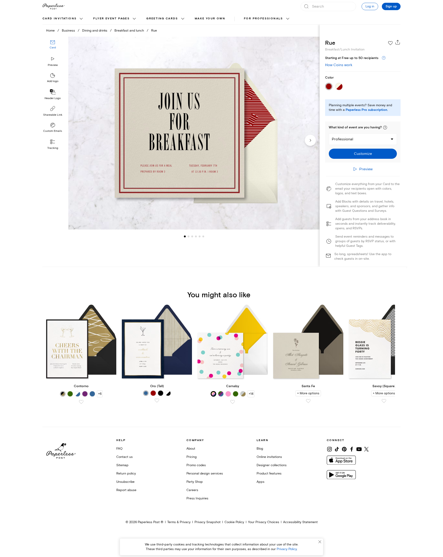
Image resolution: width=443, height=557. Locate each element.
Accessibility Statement (300, 522)
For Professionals (263, 18)
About (190, 449)
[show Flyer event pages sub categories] (134, 19)
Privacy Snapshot (208, 522)
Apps (260, 482)
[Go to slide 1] (185, 236)
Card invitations (59, 18)
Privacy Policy (287, 549)
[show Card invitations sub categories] (81, 19)
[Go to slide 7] (203, 236)
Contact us (124, 457)
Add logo (52, 81)
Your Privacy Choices (263, 522)
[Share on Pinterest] (344, 449)
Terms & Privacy (179, 522)
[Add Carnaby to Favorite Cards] (232, 402)
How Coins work (338, 65)
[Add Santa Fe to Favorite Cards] (308, 401)
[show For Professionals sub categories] (287, 19)
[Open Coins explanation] (384, 58)
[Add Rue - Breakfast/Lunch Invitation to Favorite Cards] (390, 43)
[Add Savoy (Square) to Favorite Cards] (384, 401)
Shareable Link (52, 115)
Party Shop (194, 482)
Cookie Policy (234, 522)
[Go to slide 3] (188, 236)
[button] (385, 127)
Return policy (126, 473)
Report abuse (126, 490)
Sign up (391, 6)
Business (68, 30)
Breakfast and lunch (129, 30)
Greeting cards (162, 18)
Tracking (52, 148)
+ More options (308, 393)
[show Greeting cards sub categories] (183, 19)
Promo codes (196, 465)
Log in (369, 6)
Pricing (191, 457)
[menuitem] (63, 18)
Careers (192, 490)
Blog (260, 449)
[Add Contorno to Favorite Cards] (81, 402)
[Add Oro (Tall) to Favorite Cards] (157, 400)
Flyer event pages (111, 18)
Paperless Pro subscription (366, 110)
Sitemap (122, 465)
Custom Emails (52, 131)
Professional (342, 139)
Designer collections (272, 465)
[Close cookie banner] (320, 542)
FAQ (119, 449)
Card (53, 48)
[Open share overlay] (398, 42)
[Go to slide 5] (196, 236)
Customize (363, 153)
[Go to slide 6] (200, 236)
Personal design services (204, 473)
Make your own (210, 18)
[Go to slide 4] (192, 236)
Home (50, 30)
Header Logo (53, 98)
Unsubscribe (125, 482)
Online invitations (269, 457)
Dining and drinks (94, 30)
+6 (100, 394)
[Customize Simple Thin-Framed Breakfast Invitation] (194, 133)
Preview (53, 65)
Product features (269, 473)
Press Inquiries (197, 498)
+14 (251, 394)
